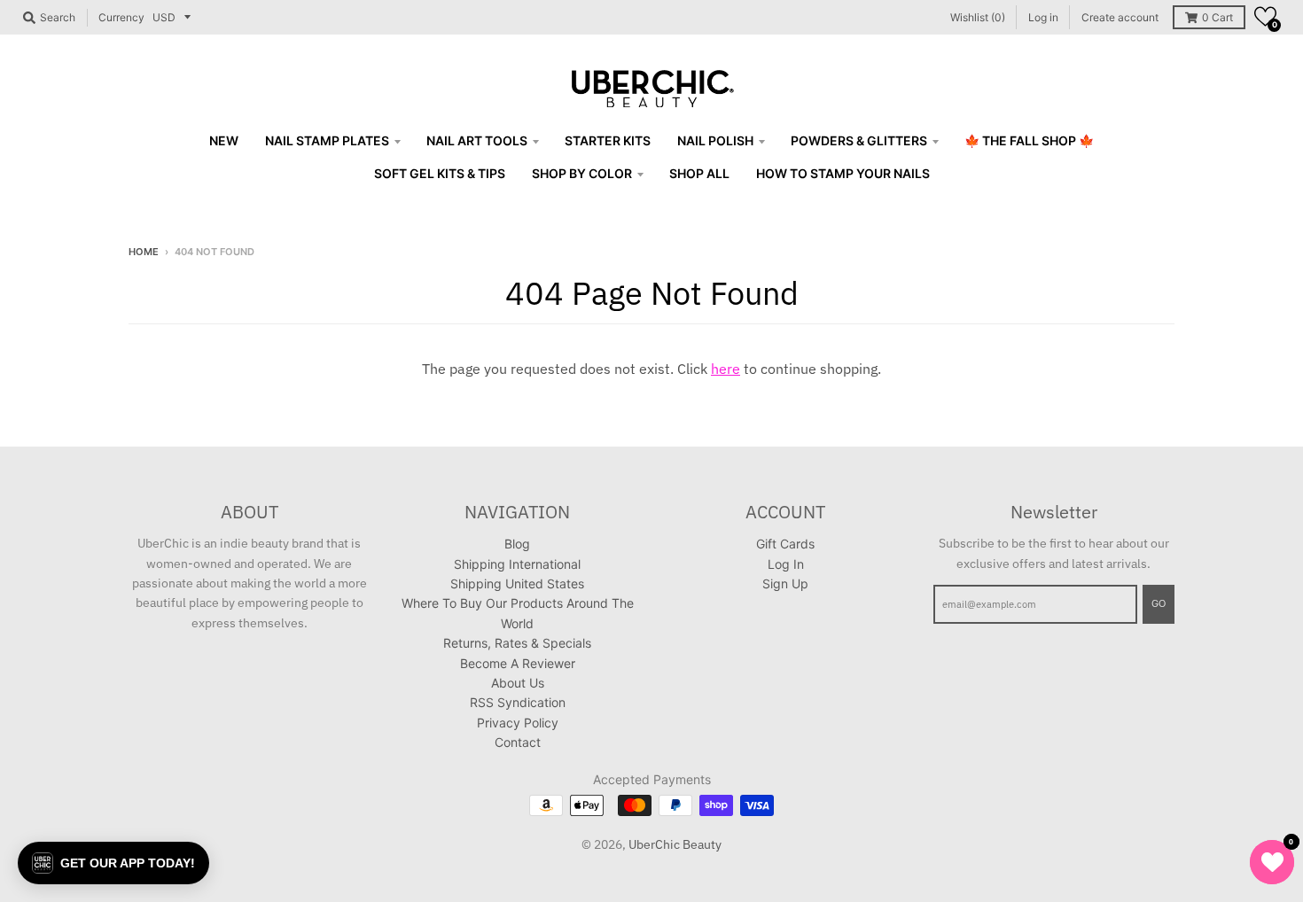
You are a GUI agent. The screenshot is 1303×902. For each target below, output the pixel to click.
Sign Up (785, 583)
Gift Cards (785, 543)
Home (144, 251)
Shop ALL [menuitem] (699, 173)
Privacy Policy (517, 722)
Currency (121, 17)
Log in (1043, 17)
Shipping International (517, 564)
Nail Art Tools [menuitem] (476, 140)
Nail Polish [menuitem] (715, 140)
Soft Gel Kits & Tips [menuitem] (439, 173)
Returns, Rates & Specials (517, 642)
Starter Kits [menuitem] (608, 140)
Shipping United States (517, 583)
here (725, 368)
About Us (517, 682)
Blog (517, 543)
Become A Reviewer (517, 663)
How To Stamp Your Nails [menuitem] (843, 173)
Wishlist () (977, 17)
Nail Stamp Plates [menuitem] (327, 140)
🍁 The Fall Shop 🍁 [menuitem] (1029, 140)
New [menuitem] (223, 140)
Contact (518, 742)
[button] (1265, 16)
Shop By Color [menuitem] (582, 173)
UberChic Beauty (675, 844)
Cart (1217, 17)
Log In (786, 564)
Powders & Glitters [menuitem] (859, 140)
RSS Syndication (518, 702)
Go (1158, 603)
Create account (1120, 17)
